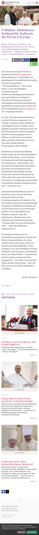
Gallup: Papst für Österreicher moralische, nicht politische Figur (17, 399)
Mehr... (3, 532)
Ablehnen (21, 532)
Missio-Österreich (23, 74)
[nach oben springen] (19, 501)
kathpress (33, 277)
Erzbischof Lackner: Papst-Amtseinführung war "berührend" (18, 462)
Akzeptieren (31, 532)
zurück (8, 285)
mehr (32, 355)
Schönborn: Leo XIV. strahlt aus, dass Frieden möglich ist (19, 343)
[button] (16, 60)
